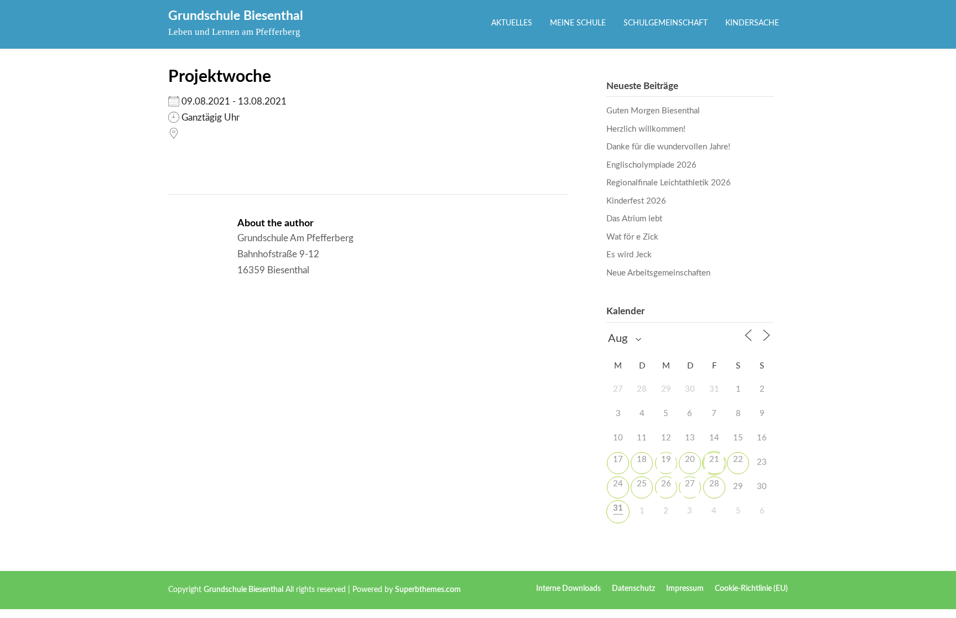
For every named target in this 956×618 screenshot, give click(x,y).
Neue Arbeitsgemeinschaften (658, 273)
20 (690, 459)
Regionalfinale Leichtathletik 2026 (668, 183)
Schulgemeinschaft (666, 23)
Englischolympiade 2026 (651, 165)
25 (642, 484)
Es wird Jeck (629, 255)
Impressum (685, 589)
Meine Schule (578, 23)
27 (690, 484)
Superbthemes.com (428, 590)
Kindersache (752, 23)
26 (666, 484)
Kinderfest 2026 (636, 201)
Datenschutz (633, 589)
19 (666, 459)
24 (618, 484)
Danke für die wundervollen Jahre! (668, 147)
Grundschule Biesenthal (235, 15)
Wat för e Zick (632, 237)
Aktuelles (511, 23)
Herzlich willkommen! (645, 129)
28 (714, 484)
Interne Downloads (568, 589)
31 (618, 508)
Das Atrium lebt (634, 219)
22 (738, 459)
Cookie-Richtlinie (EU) (751, 589)
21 (714, 459)
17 (618, 459)
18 (642, 459)
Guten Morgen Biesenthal (653, 111)
